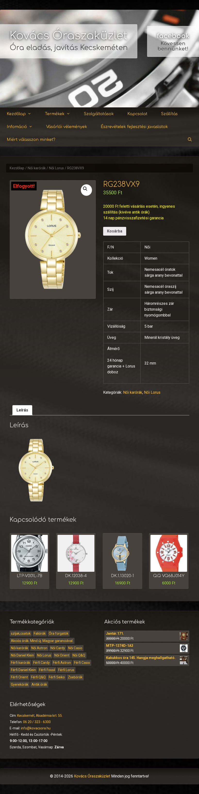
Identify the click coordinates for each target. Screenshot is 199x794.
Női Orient (61, 655)
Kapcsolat (137, 114)
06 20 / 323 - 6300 (37, 722)
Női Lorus (56, 168)
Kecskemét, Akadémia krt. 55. (40, 715)
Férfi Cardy (41, 663)
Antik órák (39, 684)
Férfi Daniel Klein (23, 670)
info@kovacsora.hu (35, 728)
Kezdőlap (16, 114)
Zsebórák (75, 677)
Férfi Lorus (66, 670)
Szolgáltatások (99, 114)
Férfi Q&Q (38, 677)
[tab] (22, 410)
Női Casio (75, 648)
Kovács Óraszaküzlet (69, 36)
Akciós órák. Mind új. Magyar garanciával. (42, 641)
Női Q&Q (79, 655)
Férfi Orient (19, 677)
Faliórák (40, 633)
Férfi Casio (82, 663)
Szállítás (169, 114)
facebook (173, 36)
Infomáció (17, 127)
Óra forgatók (58, 633)
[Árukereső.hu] (173, 89)
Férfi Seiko (57, 677)
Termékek (55, 114)
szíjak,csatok (21, 633)
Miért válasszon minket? (31, 139)
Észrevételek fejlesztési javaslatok (134, 127)
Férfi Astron (62, 663)
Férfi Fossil (47, 670)
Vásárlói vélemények (66, 127)
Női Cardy (57, 648)
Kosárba (114, 231)
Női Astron (39, 648)
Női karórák (37, 168)
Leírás (22, 410)
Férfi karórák (20, 663)
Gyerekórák (19, 684)
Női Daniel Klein (22, 655)
